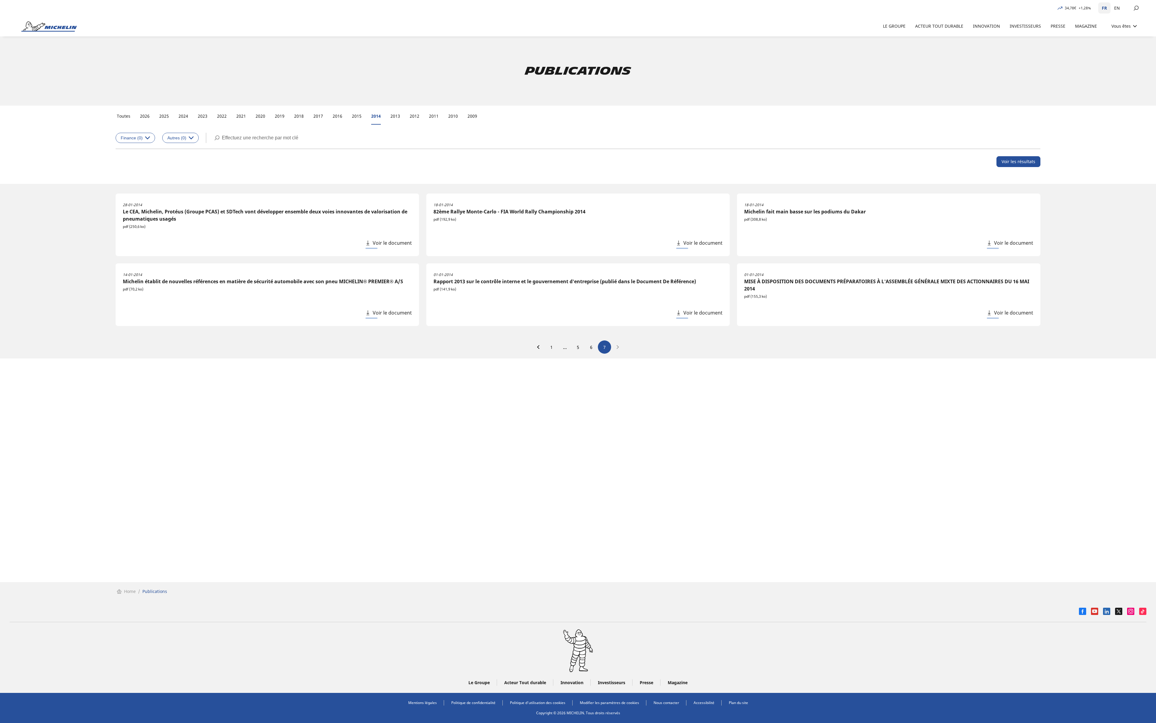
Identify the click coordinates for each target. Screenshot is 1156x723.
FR (1104, 8)
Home (130, 591)
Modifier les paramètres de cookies (609, 702)
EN (1117, 8)
